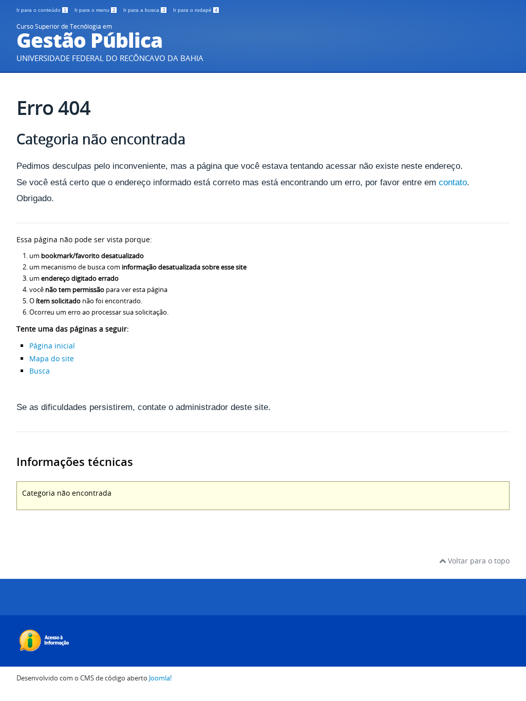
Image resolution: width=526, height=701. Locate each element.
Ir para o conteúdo (41, 10)
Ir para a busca (144, 10)
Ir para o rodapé (195, 10)
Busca (39, 371)
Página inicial (52, 345)
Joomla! (160, 678)
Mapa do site (51, 358)
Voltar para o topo (478, 561)
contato (453, 182)
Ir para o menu (95, 10)
